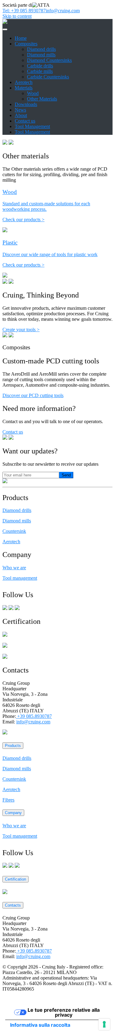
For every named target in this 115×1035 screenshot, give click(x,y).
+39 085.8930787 (34, 716)
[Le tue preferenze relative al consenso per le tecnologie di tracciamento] (104, 1024)
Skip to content (17, 16)
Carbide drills (40, 65)
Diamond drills (41, 49)
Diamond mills (41, 54)
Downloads (26, 104)
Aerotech (24, 82)
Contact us (25, 120)
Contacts (13, 905)
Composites (26, 43)
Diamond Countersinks (49, 60)
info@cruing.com (63, 10)
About (21, 115)
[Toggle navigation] (4, 29)
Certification (15, 879)
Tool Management (32, 126)
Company (13, 812)
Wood (33, 93)
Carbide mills (40, 71)
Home (21, 38)
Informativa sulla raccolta (40, 1025)
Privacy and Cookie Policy (28, 999)
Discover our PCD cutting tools (32, 395)
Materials (24, 87)
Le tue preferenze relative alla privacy (64, 1012)
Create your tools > (21, 329)
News (20, 109)
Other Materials (42, 98)
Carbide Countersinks (48, 76)
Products (13, 745)
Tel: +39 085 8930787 (24, 10)
